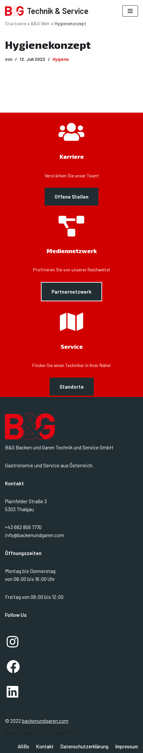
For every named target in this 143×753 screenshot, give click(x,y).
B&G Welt (40, 23)
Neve (10, 733)
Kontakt (45, 746)
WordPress (64, 733)
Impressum (126, 746)
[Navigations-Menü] (130, 11)
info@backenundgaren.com (34, 535)
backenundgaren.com (45, 721)
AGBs (23, 746)
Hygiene (61, 59)
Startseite (15, 23)
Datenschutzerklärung (84, 746)
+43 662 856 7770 (23, 527)
